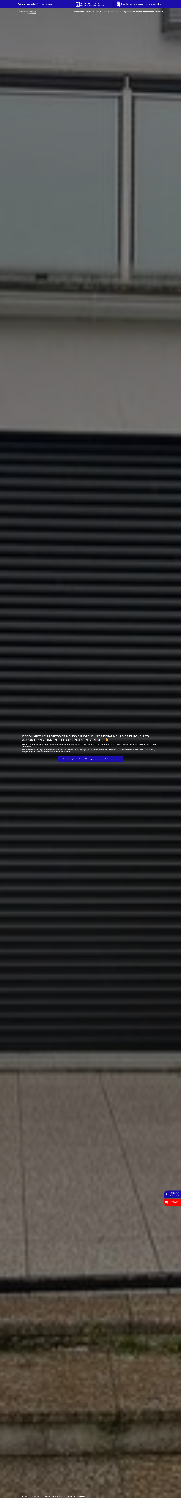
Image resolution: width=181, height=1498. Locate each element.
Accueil (20, 1496)
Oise (70, 1496)
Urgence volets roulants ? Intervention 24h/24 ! (142, 12)
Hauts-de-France (61, 1496)
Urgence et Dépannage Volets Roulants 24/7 (40, 1496)
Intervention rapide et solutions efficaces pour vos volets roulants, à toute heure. (90, 759)
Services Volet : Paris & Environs (86, 12)
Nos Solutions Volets (111, 12)
